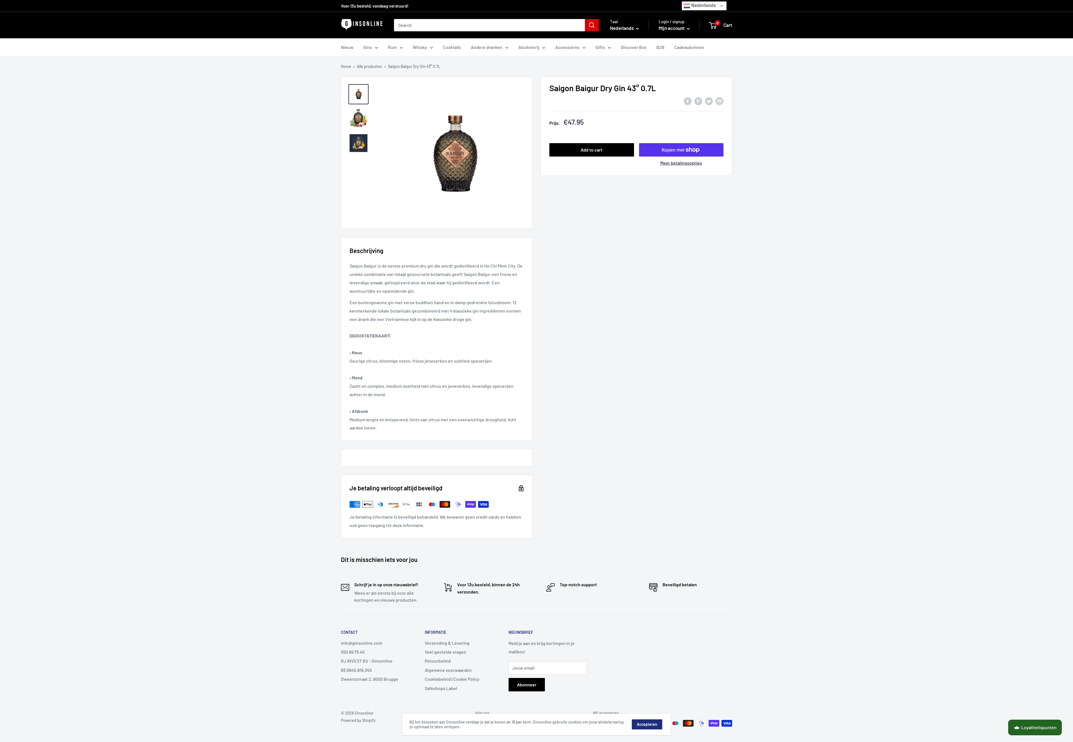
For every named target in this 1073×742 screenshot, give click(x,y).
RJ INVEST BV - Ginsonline (367, 660)
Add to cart (591, 149)
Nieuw (347, 47)
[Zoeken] (592, 25)
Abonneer (526, 684)
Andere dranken (486, 47)
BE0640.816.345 (356, 670)
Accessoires (567, 47)
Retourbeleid (438, 660)
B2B (660, 47)
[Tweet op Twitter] (709, 101)
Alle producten (369, 66)
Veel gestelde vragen (445, 651)
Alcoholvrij (528, 47)
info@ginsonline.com (361, 643)
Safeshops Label (441, 688)
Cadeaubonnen (689, 47)
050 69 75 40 (353, 651)
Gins (367, 47)
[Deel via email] (719, 101)
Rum (392, 47)
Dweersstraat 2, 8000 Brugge (369, 679)
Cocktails (452, 47)
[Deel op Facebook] (688, 101)
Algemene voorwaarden (448, 670)
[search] (489, 25)
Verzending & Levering (447, 643)
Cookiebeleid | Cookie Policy (452, 679)
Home (346, 66)
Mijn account (672, 28)
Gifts (600, 47)
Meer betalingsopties (681, 163)
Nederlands (703, 5)
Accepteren (647, 724)
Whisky (420, 47)
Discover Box (634, 47)
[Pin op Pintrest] (698, 101)
